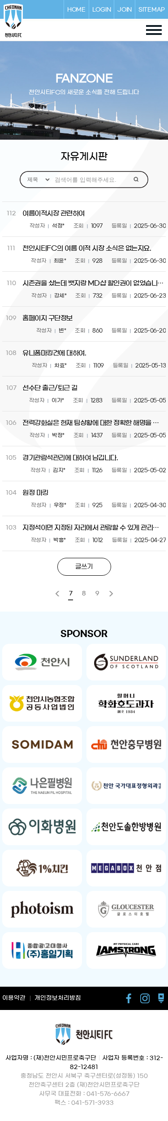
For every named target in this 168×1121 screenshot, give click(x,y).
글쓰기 (84, 567)
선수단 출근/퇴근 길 (50, 388)
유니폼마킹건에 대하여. (54, 353)
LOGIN (101, 9)
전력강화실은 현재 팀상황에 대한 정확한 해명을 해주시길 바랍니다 (93, 422)
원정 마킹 (35, 492)
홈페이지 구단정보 (47, 318)
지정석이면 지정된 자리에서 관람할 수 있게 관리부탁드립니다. (93, 527)
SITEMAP (151, 9)
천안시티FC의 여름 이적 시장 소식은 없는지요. (86, 248)
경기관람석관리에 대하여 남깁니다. (70, 457)
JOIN (124, 9)
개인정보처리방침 (57, 998)
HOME (76, 9)
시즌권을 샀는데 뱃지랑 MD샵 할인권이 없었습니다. (93, 283)
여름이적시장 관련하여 (53, 213)
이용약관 (14, 998)
